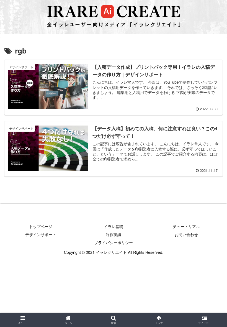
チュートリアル (186, 226)
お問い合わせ (186, 234)
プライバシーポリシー (113, 242)
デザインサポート (40, 234)
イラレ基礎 (113, 226)
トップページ (40, 226)
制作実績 (113, 234)
